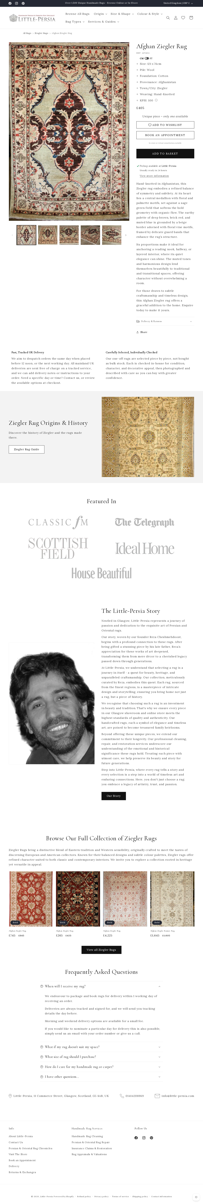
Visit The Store (18, 1154)
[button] (100, 14)
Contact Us (16, 1142)
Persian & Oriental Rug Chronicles (30, 1148)
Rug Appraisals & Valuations (89, 1154)
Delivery (14, 1166)
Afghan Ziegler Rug (17, 931)
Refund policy (84, 1196)
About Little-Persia (21, 1136)
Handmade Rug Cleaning (87, 1136)
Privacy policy (101, 1196)
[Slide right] (125, 235)
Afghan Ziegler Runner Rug (162, 931)
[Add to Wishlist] (49, 875)
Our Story (114, 796)
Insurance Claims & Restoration (92, 1148)
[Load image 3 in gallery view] (69, 235)
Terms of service (120, 1196)
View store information (154, 175)
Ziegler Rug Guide (26, 449)
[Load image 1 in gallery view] (26, 235)
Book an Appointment (22, 1160)
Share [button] (143, 332)
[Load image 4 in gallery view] (90, 235)
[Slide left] (12, 235)
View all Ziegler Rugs (101, 950)
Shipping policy (140, 1196)
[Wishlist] (183, 17)
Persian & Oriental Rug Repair (91, 1142)
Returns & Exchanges (22, 1172)
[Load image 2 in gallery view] (48, 235)
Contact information (161, 1196)
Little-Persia (46, 1196)
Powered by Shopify (64, 1196)
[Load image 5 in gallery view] (112, 235)
